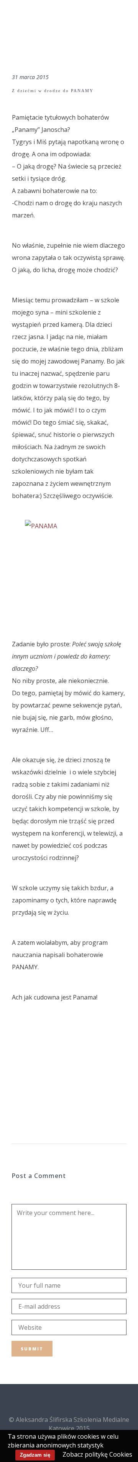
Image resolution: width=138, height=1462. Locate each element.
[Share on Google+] (40, 1083)
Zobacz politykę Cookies (97, 1454)
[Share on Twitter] (28, 1083)
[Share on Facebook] (16, 1083)
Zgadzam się (35, 1455)
